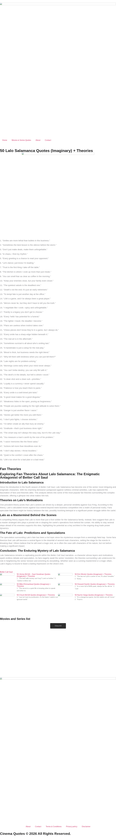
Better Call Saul (6, 572)
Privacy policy (71, 826)
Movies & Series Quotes (21, 140)
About (38, 140)
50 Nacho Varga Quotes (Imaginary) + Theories (94, 595)
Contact (48, 140)
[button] (58, 626)
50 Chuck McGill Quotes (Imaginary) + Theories (36, 595)
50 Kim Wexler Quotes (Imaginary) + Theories (93, 574)
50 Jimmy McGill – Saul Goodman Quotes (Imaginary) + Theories (33, 575)
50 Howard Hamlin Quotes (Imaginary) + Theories (95, 584)
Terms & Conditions (54, 826)
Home (4, 140)
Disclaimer (86, 826)
